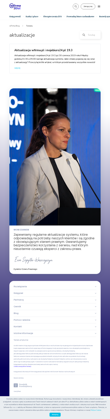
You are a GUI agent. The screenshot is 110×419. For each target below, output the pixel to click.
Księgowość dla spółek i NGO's (44, 372)
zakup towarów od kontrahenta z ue (51, 354)
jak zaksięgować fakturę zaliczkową (26, 354)
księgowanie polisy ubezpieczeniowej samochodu (31, 364)
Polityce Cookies (96, 410)
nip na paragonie (66, 345)
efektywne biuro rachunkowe (49, 345)
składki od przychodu (54, 356)
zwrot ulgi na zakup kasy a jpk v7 (25, 362)
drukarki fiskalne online (61, 359)
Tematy (29, 26)
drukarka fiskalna (47, 359)
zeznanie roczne (42, 362)
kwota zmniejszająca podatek (36, 356)
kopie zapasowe (19, 348)
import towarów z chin (21, 351)
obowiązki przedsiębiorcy (81, 348)
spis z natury (53, 364)
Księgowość (15, 16)
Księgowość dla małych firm (23, 372)
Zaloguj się (88, 6)
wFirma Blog (14, 26)
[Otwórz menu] (99, 6)
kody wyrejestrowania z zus (62, 348)
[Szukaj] (76, 6)
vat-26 (72, 359)
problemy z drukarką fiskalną (65, 351)
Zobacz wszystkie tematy (22, 366)
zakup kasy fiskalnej (82, 362)
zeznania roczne (81, 359)
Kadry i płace (32, 16)
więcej (17, 67)
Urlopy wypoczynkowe (31, 345)
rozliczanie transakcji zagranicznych (61, 362)
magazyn (49, 348)
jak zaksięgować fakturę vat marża (76, 354)
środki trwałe (18, 345)
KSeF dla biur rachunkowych (65, 372)
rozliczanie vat (35, 359)
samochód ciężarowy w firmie (35, 348)
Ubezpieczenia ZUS (52, 16)
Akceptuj (55, 415)
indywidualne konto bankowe (82, 345)
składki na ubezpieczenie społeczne (42, 351)
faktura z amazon (20, 356)
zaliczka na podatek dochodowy (74, 356)
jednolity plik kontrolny (22, 359)
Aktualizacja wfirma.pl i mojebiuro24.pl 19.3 (43, 50)
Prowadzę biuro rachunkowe (80, 16)
